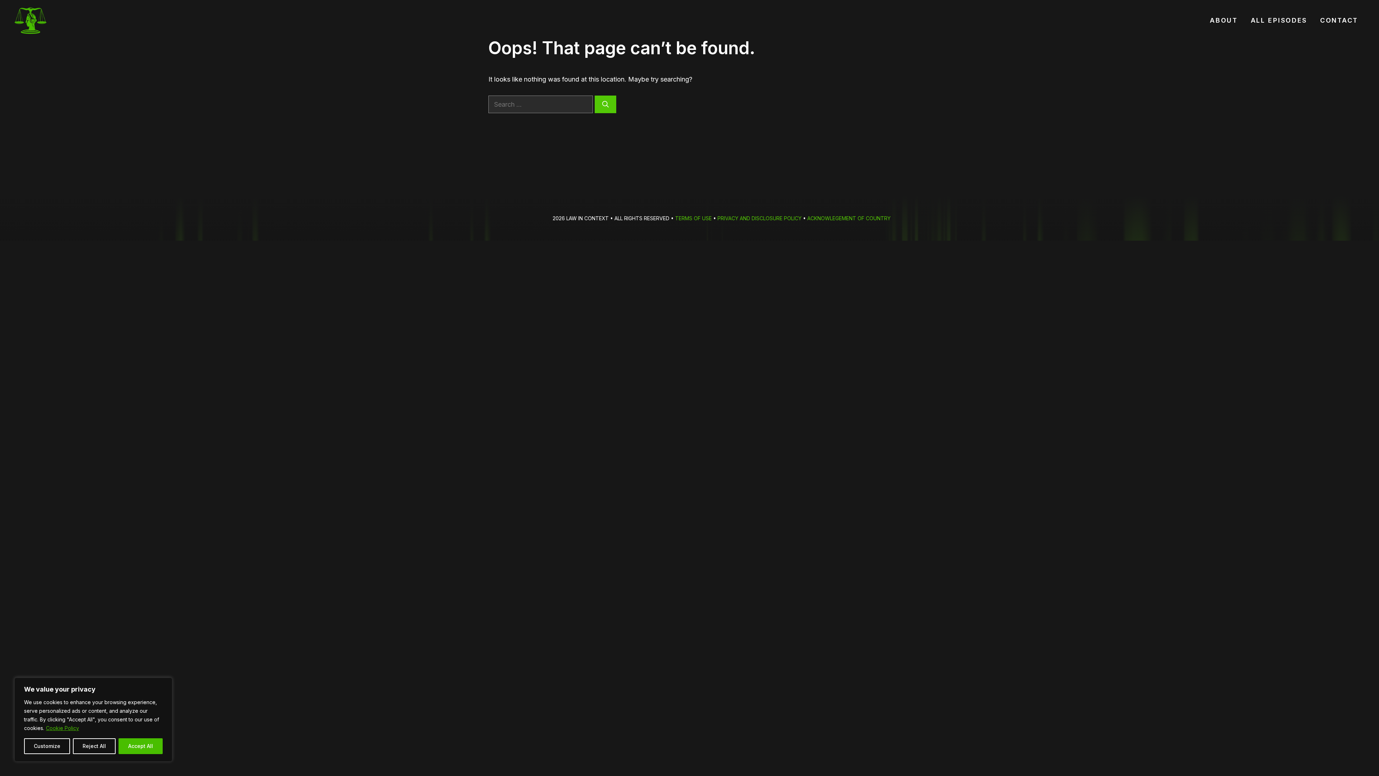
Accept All (140, 746)
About (1224, 20)
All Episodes (1279, 20)
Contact (1339, 20)
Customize (47, 746)
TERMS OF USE (693, 218)
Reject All (94, 746)
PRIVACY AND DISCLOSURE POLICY (760, 218)
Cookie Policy (62, 728)
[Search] (605, 104)
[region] (93, 720)
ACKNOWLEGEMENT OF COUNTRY (849, 218)
